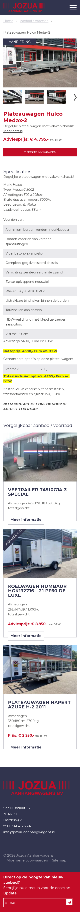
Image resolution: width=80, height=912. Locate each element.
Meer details (12, 131)
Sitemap (59, 860)
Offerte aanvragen (40, 152)
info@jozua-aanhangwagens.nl (29, 832)
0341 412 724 (20, 826)
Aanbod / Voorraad (34, 21)
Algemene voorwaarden (27, 860)
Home (8, 21)
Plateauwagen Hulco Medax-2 (26, 32)
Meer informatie (26, 520)
